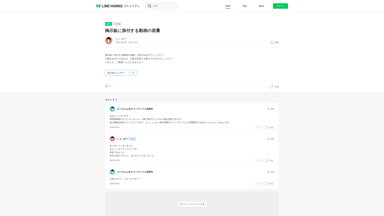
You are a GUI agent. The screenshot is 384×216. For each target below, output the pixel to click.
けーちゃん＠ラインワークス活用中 (135, 109)
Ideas (261, 6)
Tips (244, 6)
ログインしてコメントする (192, 204)
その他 (117, 24)
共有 (277, 87)
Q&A (227, 6)
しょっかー (121, 39)
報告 (277, 42)
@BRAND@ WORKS (109, 6)
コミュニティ (132, 6)
